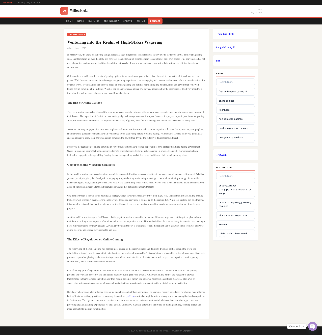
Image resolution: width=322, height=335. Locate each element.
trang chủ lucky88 (225, 47)
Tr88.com (221, 154)
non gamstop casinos (231, 118)
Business (93, 21)
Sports (127, 21)
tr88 (218, 60)
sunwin (223, 224)
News (80, 21)
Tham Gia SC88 (225, 34)
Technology (111, 21)
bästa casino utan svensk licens (233, 235)
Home (69, 21)
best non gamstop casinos (233, 128)
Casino (141, 21)
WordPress (188, 330)
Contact (155, 21)
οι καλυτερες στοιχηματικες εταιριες (235, 204)
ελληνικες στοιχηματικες (233, 215)
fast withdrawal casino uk (233, 91)
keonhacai (224, 109)
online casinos (226, 100)
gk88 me (130, 296)
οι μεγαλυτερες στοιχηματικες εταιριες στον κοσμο (235, 189)
